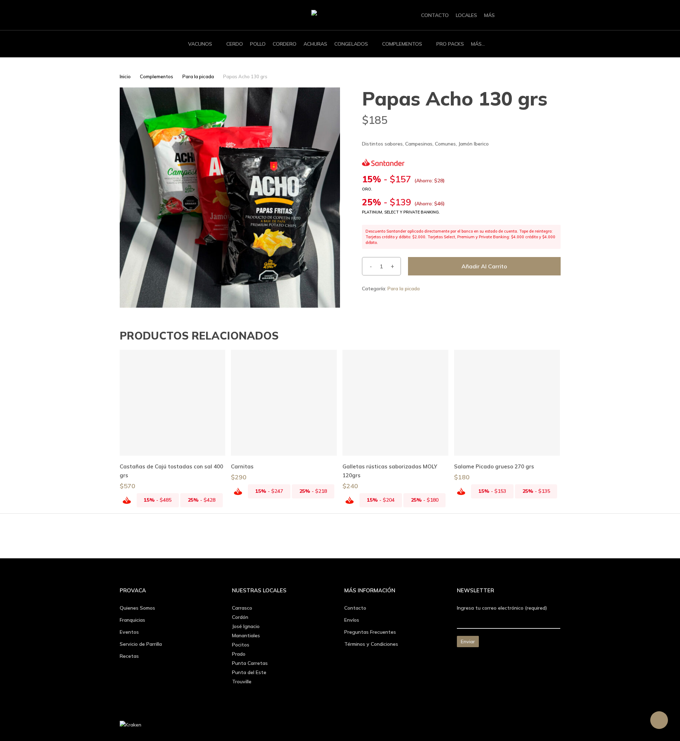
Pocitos (240, 645)
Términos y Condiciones (371, 644)
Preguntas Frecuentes (370, 632)
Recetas (129, 656)
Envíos (351, 620)
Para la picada (198, 76)
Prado (238, 654)
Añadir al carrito (484, 266)
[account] (538, 15)
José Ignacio (246, 626)
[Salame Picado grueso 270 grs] (507, 403)
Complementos (156, 76)
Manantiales (246, 635)
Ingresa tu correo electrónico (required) (502, 608)
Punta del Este (249, 672)
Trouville (241, 681)
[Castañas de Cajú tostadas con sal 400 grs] (173, 403)
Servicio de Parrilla (141, 644)
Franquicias (132, 620)
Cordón (240, 617)
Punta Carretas (250, 663)
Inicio (125, 76)
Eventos (129, 632)
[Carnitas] (284, 403)
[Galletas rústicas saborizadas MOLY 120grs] (395, 403)
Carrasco (242, 608)
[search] (520, 15)
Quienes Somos (137, 608)
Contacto (355, 608)
